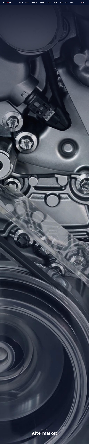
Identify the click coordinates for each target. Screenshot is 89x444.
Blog (66, 2)
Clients (61, 2)
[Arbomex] (8, 2)
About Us (21, 2)
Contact (71, 2)
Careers (49, 2)
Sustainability (42, 2)
